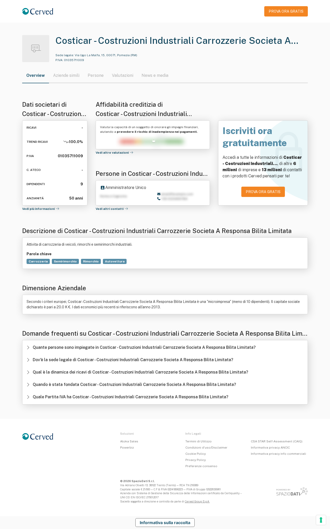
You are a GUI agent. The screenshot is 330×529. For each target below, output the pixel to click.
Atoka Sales (129, 441)
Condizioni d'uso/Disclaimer (206, 447)
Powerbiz (127, 447)
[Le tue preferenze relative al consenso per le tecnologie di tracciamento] (321, 520)
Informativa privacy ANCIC (270, 447)
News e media (155, 75)
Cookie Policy (195, 454)
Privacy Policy (195, 460)
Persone (96, 75)
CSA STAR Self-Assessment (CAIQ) (276, 441)
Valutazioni (122, 75)
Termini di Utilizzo (198, 441)
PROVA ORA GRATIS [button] (286, 11)
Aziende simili (66, 75)
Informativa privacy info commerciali (278, 454)
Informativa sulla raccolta (165, 522)
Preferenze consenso (201, 466)
